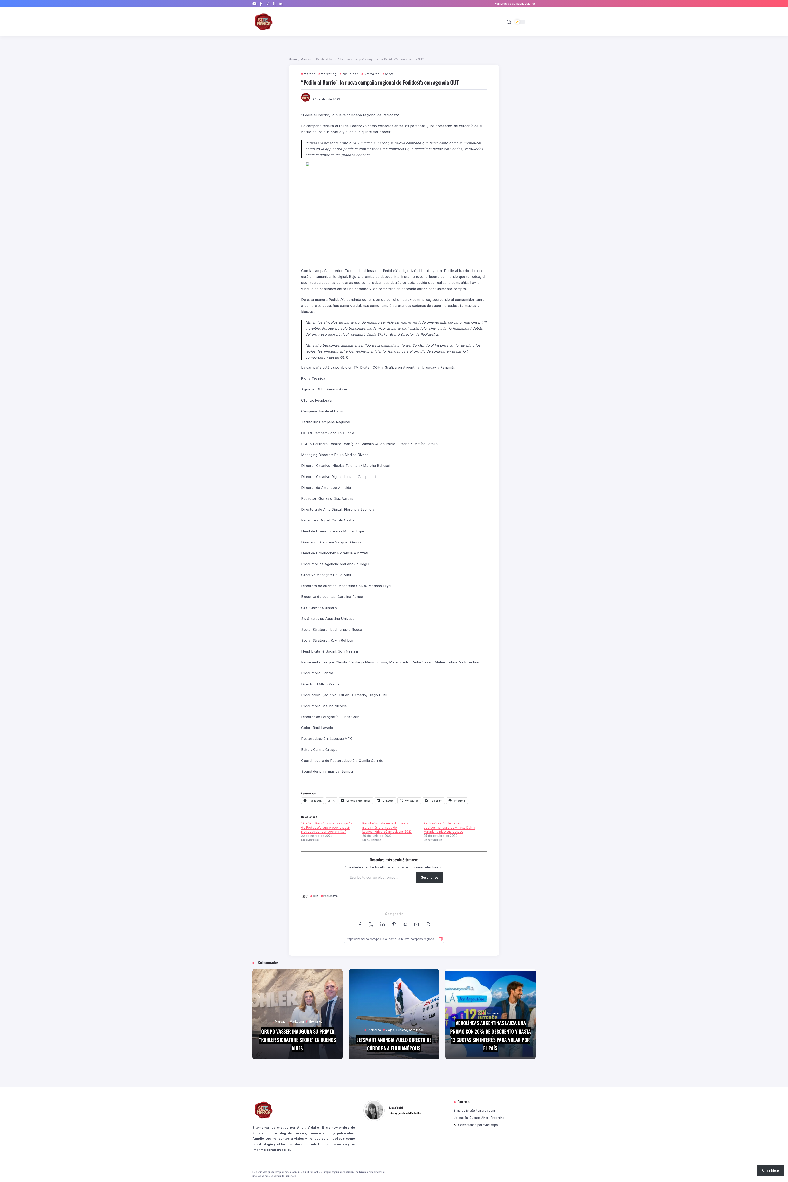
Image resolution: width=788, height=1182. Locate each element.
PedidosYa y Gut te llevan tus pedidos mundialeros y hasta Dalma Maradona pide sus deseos (449, 827)
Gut (315, 896)
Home (293, 59)
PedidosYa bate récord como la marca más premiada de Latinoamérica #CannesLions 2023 (387, 827)
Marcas (306, 59)
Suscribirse (429, 877)
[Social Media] (254, 4)
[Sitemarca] (263, 21)
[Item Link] (297, 1014)
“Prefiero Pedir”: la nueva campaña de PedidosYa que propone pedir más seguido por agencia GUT (326, 827)
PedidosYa (330, 896)
